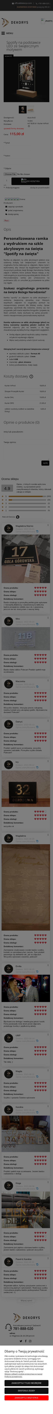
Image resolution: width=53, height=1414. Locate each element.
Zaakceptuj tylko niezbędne (27, 1383)
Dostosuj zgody (26, 1391)
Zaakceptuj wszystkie (26, 1398)
